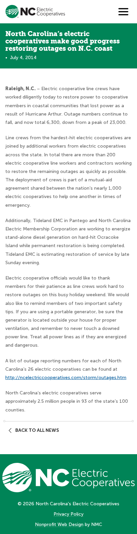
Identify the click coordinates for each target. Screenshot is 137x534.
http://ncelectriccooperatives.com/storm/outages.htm (65, 377)
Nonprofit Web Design (59, 524)
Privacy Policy (68, 514)
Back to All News (37, 430)
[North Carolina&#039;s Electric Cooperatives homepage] (35, 11)
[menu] (123, 11)
